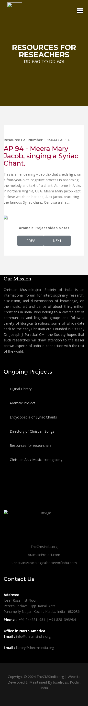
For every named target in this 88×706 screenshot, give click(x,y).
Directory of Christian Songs (31, 431)
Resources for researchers (30, 445)
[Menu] (80, 10)
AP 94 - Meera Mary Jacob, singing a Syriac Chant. (41, 156)
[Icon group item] (8, 658)
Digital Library (20, 389)
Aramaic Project (22, 403)
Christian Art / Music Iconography (35, 459)
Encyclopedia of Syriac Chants (33, 417)
